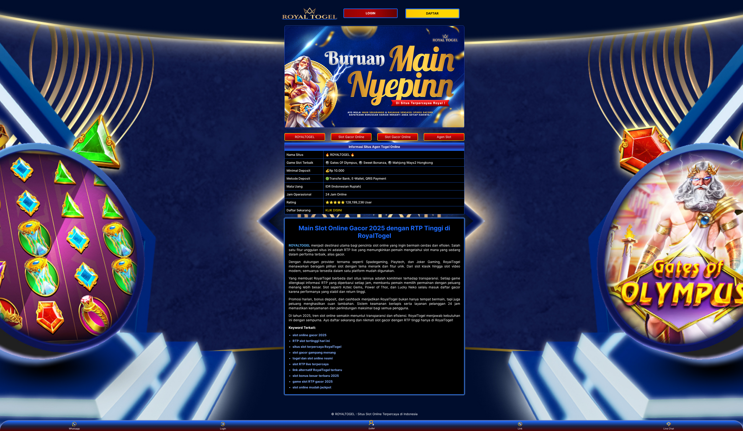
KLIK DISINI (333, 210)
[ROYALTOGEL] (310, 12)
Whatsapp (74, 428)
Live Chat (668, 428)
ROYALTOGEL (299, 245)
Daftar (371, 428)
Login (223, 428)
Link (520, 428)
